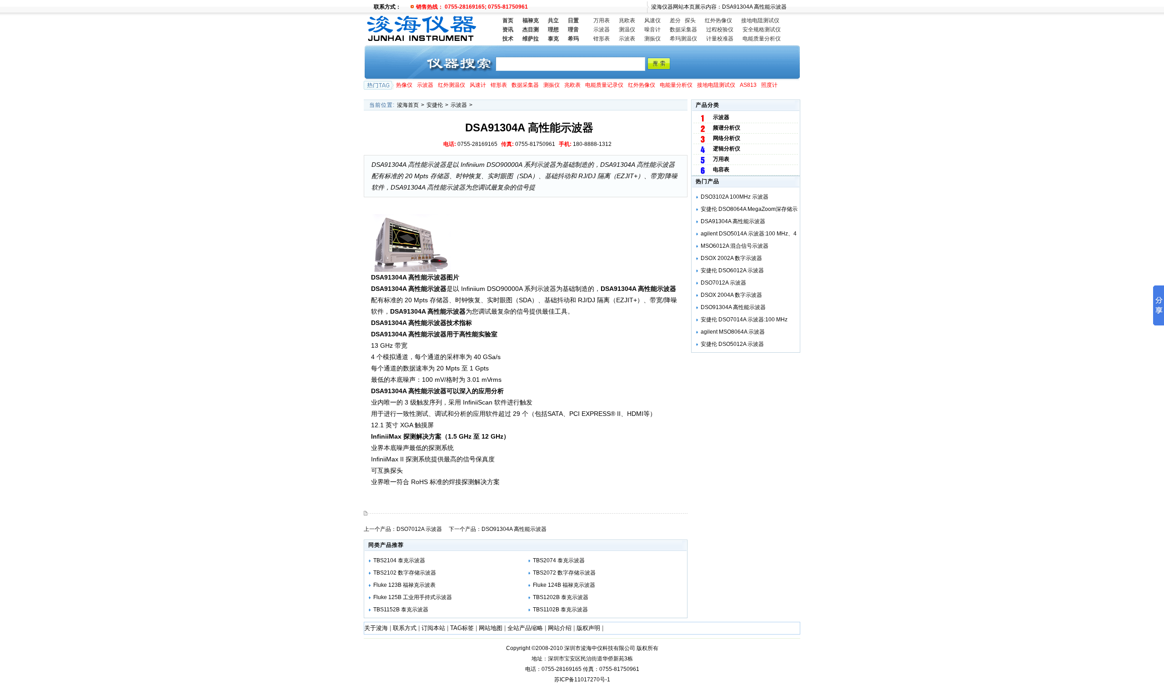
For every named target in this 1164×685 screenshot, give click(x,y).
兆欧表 (627, 20)
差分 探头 (683, 20)
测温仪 (627, 29)
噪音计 (652, 29)
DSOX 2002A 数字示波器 (731, 258)
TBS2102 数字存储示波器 (404, 573)
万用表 (601, 20)
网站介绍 (560, 628)
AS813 (748, 85)
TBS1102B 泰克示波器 (560, 609)
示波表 (627, 38)
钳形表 (601, 38)
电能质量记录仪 (604, 85)
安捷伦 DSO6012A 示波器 (732, 270)
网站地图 (490, 628)
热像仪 (404, 85)
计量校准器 (719, 38)
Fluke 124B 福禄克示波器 (564, 585)
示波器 (601, 29)
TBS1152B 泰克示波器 (400, 609)
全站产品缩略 (525, 628)
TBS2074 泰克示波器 (559, 560)
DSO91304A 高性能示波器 (514, 529)
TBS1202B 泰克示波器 (560, 597)
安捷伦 (434, 105)
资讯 (507, 29)
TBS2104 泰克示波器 (399, 560)
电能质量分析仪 (762, 38)
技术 (507, 38)
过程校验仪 (719, 29)
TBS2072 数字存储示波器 (564, 573)
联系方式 (404, 628)
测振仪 (652, 38)
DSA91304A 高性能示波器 (733, 221)
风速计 (478, 85)
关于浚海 (376, 628)
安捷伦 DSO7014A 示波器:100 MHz (744, 319)
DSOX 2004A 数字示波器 (731, 295)
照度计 (769, 85)
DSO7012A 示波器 (419, 529)
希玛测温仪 (683, 38)
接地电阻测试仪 (760, 20)
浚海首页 (408, 105)
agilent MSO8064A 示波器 (733, 332)
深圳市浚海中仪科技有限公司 (599, 648)
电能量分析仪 (676, 85)
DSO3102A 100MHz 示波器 (734, 197)
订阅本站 (433, 628)
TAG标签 (462, 628)
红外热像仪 (718, 20)
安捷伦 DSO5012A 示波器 (732, 344)
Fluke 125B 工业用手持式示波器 (412, 597)
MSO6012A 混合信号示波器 (734, 246)
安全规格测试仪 (762, 29)
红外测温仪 (451, 85)
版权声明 (588, 628)
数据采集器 (683, 29)
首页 (507, 20)
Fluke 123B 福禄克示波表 (404, 585)
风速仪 (652, 20)
